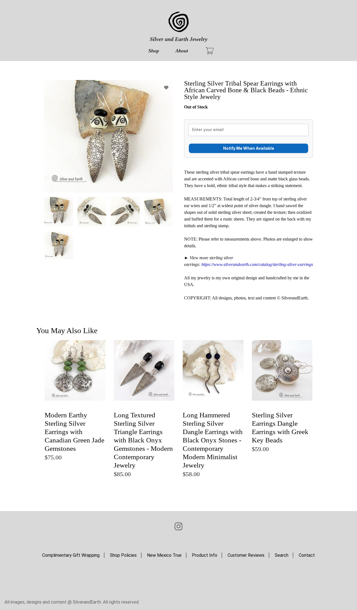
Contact (307, 555)
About (181, 51)
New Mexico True (164, 555)
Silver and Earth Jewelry (179, 39)
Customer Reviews (246, 555)
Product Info (204, 555)
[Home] (178, 22)
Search (281, 555)
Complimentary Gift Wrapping (71, 555)
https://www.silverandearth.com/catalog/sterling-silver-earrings (257, 264)
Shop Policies (123, 555)
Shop (153, 51)
